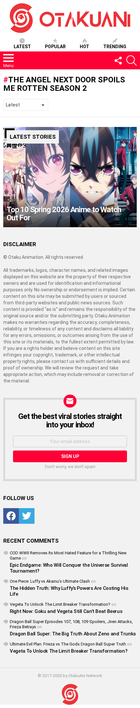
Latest (22, 46)
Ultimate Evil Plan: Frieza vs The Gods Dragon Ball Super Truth (68, 644)
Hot (84, 46)
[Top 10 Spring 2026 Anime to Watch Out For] (70, 177)
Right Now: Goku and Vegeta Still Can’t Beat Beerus (66, 611)
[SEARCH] (131, 60)
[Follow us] (118, 60)
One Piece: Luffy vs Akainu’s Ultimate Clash (50, 581)
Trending (114, 46)
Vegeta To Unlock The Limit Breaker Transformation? (60, 604)
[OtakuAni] (70, 694)
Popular (55, 46)
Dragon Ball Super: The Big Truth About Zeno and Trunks (73, 634)
